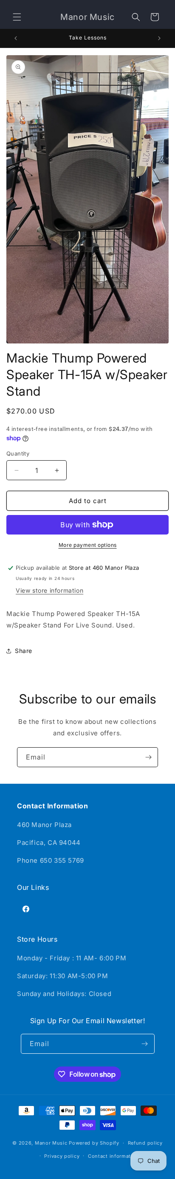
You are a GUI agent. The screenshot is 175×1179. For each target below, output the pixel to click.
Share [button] (23, 650)
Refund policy (145, 1143)
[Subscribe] (148, 757)
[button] (17, 17)
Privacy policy (61, 1156)
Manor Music (51, 1143)
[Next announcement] (159, 38)
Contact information (113, 1156)
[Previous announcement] (15, 38)
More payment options (88, 545)
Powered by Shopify (94, 1143)
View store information (49, 590)
